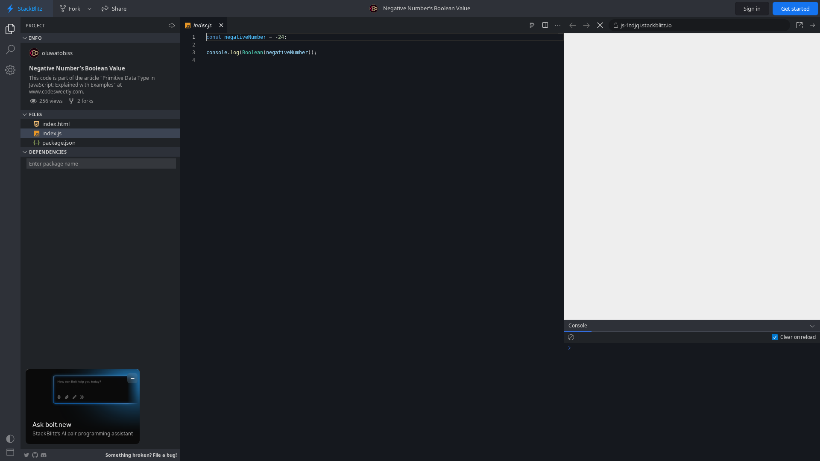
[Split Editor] (545, 25)
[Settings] (10, 70)
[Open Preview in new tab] (799, 25)
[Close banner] (132, 378)
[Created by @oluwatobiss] (374, 8)
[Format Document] (532, 25)
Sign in (752, 8)
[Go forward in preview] (586, 25)
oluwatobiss (57, 53)
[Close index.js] (221, 25)
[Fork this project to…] (89, 8)
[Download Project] (172, 25)
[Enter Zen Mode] (10, 452)
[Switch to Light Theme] (10, 439)
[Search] (10, 49)
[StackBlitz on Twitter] (26, 455)
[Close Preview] (813, 25)
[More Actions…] (557, 25)
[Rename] (165, 123)
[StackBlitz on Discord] (43, 455)
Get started (795, 8)
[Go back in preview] (573, 25)
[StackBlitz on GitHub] (35, 455)
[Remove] (174, 123)
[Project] (10, 29)
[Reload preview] (600, 25)
